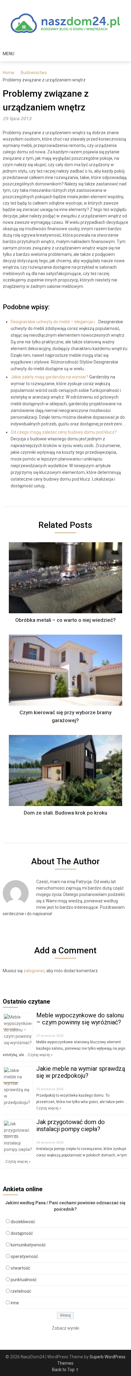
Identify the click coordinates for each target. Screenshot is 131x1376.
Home (8, 72)
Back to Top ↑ (65, 1369)
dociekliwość (23, 1221)
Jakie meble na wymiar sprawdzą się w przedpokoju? (80, 1072)
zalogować (33, 970)
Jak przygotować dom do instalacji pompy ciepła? (70, 1125)
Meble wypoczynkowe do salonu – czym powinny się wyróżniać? (80, 1019)
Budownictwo (34, 72)
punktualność (24, 1279)
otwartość (20, 1268)
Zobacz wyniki (65, 1328)
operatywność (24, 1256)
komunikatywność (28, 1244)
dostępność (22, 1233)
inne (15, 1302)
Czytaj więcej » (40, 1055)
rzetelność (21, 1291)
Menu (8, 53)
